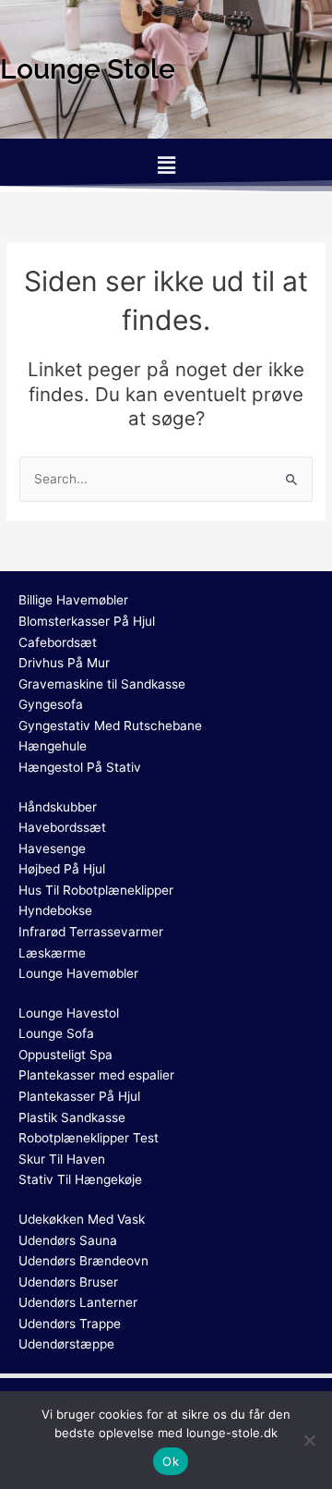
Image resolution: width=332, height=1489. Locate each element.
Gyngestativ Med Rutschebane (110, 725)
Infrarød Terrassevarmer (90, 931)
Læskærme (52, 953)
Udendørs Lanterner (77, 1302)
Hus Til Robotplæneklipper (95, 890)
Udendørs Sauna (67, 1240)
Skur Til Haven (61, 1159)
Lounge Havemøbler (78, 973)
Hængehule (52, 745)
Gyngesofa (50, 704)
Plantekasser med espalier (96, 1075)
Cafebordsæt (57, 642)
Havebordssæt (62, 827)
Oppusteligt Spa (65, 1054)
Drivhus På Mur (64, 662)
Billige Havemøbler (73, 599)
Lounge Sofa (56, 1033)
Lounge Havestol (68, 1013)
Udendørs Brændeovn (83, 1260)
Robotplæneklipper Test (88, 1137)
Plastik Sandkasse (71, 1117)
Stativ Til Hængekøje (80, 1179)
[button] (166, 165)
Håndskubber (57, 806)
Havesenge (52, 848)
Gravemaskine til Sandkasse (101, 684)
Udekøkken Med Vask (81, 1219)
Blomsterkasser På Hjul (86, 621)
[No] (309, 1440)
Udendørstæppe (66, 1343)
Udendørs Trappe (69, 1323)
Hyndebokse (55, 910)
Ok (170, 1461)
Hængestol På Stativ (79, 767)
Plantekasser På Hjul (79, 1096)
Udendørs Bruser (68, 1282)
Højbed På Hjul (61, 868)
